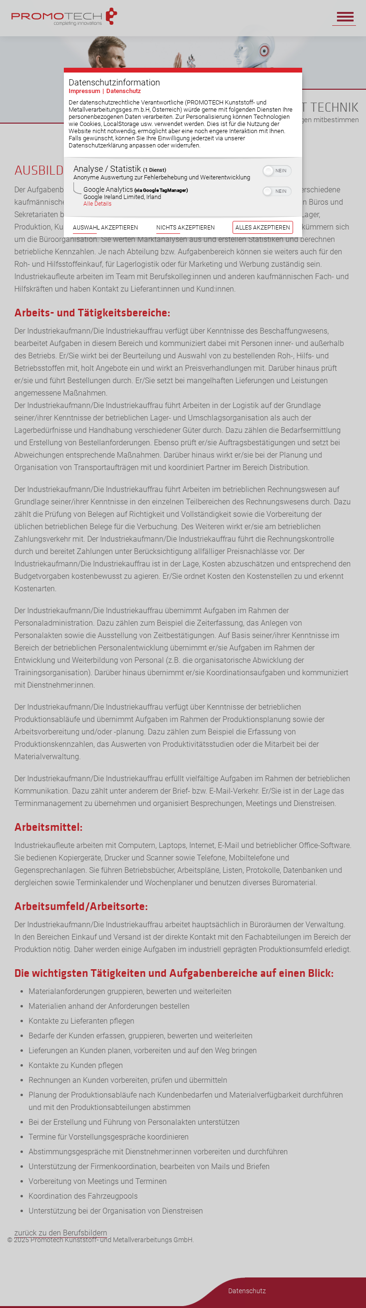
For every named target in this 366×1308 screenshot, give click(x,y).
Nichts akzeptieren (185, 227)
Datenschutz (123, 90)
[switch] (277, 170)
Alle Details (97, 203)
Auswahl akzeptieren (105, 227)
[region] (183, 187)
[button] (268, 171)
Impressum (84, 90)
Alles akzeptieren (262, 227)
